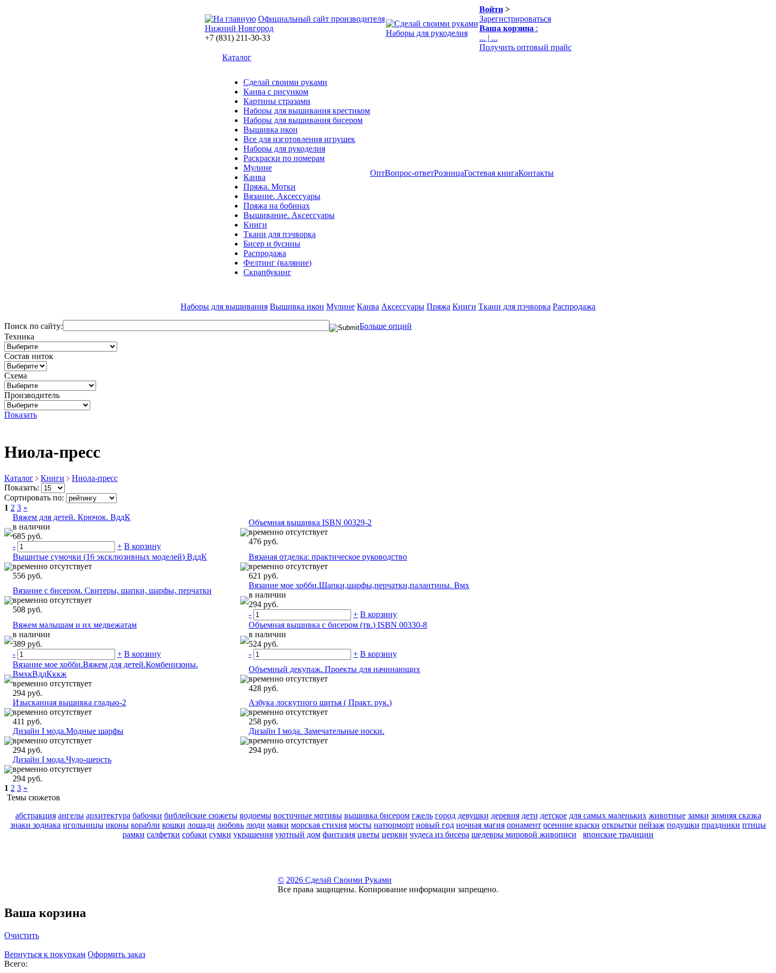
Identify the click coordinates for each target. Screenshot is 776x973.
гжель (422, 815)
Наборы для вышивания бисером (303, 120)
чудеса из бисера (439, 834)
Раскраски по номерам (284, 158)
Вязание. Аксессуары (281, 196)
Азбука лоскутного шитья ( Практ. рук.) (320, 702)
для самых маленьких (608, 815)
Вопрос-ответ (409, 172)
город (445, 815)
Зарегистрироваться (515, 18)
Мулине (257, 167)
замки (698, 815)
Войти (491, 9)
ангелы (71, 815)
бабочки (147, 815)
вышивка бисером (377, 815)
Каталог (236, 57)
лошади (201, 824)
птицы (754, 824)
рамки (133, 834)
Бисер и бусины (271, 243)
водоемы (255, 815)
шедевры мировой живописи (523, 834)
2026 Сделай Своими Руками (339, 879)
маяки (278, 824)
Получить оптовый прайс (525, 47)
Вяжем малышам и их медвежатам (75, 624)
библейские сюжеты (201, 815)
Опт (377, 172)
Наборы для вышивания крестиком (306, 110)
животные (667, 815)
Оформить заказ (116, 954)
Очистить (21, 935)
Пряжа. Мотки (269, 186)
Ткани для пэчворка (279, 234)
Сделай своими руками (285, 82)
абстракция (35, 815)
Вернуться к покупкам (45, 954)
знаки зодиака (35, 824)
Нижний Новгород (239, 28)
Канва (254, 177)
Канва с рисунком (275, 91)
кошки (173, 824)
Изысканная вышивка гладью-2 (69, 702)
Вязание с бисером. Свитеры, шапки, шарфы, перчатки (112, 590)
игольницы (83, 824)
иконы (117, 824)
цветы (368, 834)
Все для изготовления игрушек (299, 139)
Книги (255, 224)
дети (530, 815)
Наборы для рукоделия (427, 33)
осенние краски (571, 824)
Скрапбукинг (267, 272)
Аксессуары (402, 306)
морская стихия (319, 824)
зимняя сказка (736, 815)
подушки (683, 824)
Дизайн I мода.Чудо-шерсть (62, 759)
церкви (395, 834)
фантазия (339, 834)
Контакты (536, 172)
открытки (619, 824)
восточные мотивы (307, 815)
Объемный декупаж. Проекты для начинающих (334, 669)
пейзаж (652, 824)
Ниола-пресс (95, 478)
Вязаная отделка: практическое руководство (328, 556)
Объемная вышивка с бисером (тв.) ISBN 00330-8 (338, 624)
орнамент (524, 824)
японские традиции (618, 834)
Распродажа (264, 253)
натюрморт (394, 824)
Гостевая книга (491, 172)
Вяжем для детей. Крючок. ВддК (71, 517)
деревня (505, 815)
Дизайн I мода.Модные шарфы (68, 730)
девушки (473, 815)
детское (553, 815)
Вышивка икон (270, 129)
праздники (721, 824)
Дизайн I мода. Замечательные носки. (316, 730)
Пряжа (438, 306)
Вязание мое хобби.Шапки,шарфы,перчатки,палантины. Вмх (359, 585)
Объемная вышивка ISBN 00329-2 (310, 522)
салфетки (163, 834)
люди (255, 824)
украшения (253, 834)
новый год (435, 824)
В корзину (142, 546)
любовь (230, 824)
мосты (360, 824)
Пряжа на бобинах (276, 205)
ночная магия (480, 824)
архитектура (108, 815)
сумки (220, 834)
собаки (194, 834)
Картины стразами (276, 101)
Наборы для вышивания (224, 306)
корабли (145, 824)
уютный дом (297, 834)
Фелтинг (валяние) (277, 262)
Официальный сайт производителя (321, 18)
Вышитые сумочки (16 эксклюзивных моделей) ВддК (110, 556)
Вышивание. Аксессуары (289, 215)
